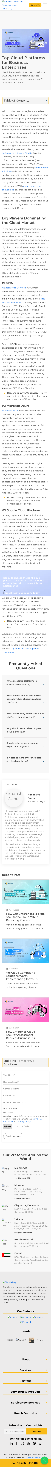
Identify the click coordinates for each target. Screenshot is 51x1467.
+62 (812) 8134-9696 (23, 1232)
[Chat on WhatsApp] (44, 1460)
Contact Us (35, 5)
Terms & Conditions (35, 1458)
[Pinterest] (34, 1443)
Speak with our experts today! (22, 593)
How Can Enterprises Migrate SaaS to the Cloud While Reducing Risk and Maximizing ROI (25, 917)
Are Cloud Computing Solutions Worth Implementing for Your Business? (21, 976)
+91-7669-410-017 (22, 1178)
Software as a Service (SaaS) (16, 153)
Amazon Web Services (14, 287)
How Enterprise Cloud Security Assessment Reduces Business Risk (21, 1035)
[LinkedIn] (11, 1443)
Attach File (11, 1108)
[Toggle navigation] (45, 5)
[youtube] (28, 1443)
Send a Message (13, 1136)
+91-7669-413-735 (22, 1198)
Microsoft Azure (10, 410)
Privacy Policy (24, 1121)
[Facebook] (17, 1443)
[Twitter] (40, 1443)
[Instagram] (22, 1443)
